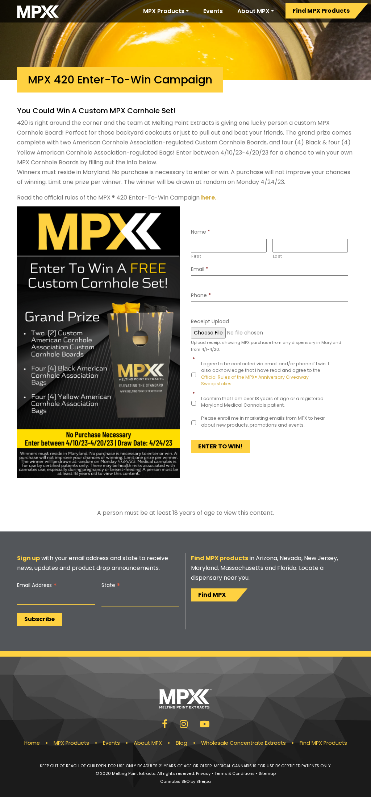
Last (278, 256)
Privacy (203, 773)
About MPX (253, 11)
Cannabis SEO (174, 781)
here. (208, 197)
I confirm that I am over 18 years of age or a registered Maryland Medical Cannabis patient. (262, 401)
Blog (181, 743)
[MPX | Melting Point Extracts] (38, 11)
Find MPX (212, 595)
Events (213, 11)
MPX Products (163, 11)
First (196, 256)
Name (200, 232)
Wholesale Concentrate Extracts (243, 743)
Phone (201, 295)
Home (32, 743)
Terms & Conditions (234, 773)
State (110, 585)
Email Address (37, 585)
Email (199, 269)
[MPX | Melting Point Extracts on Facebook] (165, 725)
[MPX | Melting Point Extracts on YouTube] (205, 725)
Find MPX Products (321, 11)
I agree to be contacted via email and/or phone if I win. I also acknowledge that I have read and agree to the (265, 374)
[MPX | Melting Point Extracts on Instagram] (183, 725)
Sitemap (267, 773)
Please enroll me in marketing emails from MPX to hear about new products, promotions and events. (263, 421)
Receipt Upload (210, 321)
